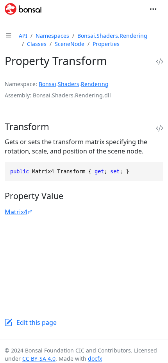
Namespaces (52, 35)
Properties (106, 44)
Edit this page (36, 322)
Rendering (95, 84)
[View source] (159, 61)
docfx (95, 358)
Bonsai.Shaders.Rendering (112, 35)
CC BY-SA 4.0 (38, 358)
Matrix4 (16, 212)
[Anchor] (58, 126)
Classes (36, 44)
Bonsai (47, 84)
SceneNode (69, 44)
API (23, 35)
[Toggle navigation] (153, 9)
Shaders (68, 84)
